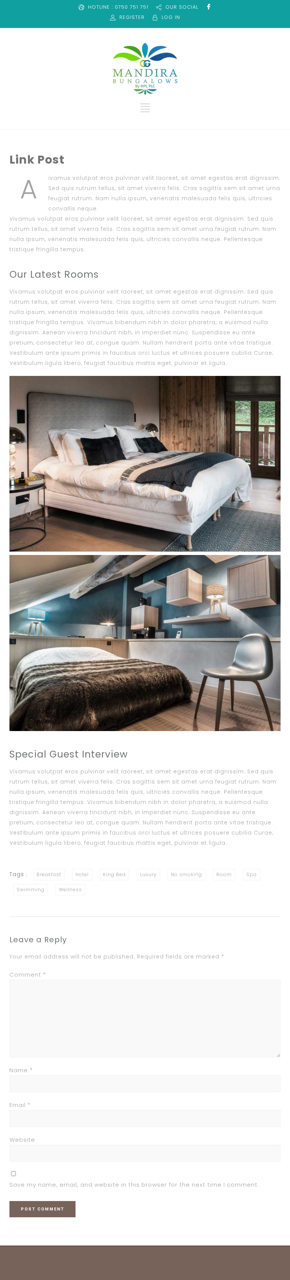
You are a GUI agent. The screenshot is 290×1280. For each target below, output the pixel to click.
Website (22, 1140)
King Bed (114, 874)
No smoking (186, 874)
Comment (27, 975)
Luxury (148, 874)
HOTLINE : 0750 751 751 (118, 7)
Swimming (31, 889)
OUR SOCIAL (181, 7)
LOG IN (171, 17)
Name (21, 1070)
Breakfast (49, 874)
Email (20, 1105)
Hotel (82, 874)
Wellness (70, 889)
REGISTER (132, 17)
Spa (251, 874)
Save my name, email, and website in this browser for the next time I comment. (134, 1185)
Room (224, 874)
